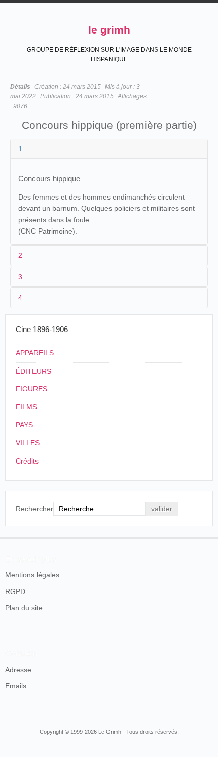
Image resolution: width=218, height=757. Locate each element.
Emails (15, 686)
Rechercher (34, 509)
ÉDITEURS (33, 371)
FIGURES (31, 389)
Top (207, 536)
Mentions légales (32, 575)
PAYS (24, 425)
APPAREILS (35, 353)
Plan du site (24, 608)
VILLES (28, 443)
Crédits (27, 461)
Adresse (18, 670)
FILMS (26, 407)
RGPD (15, 591)
